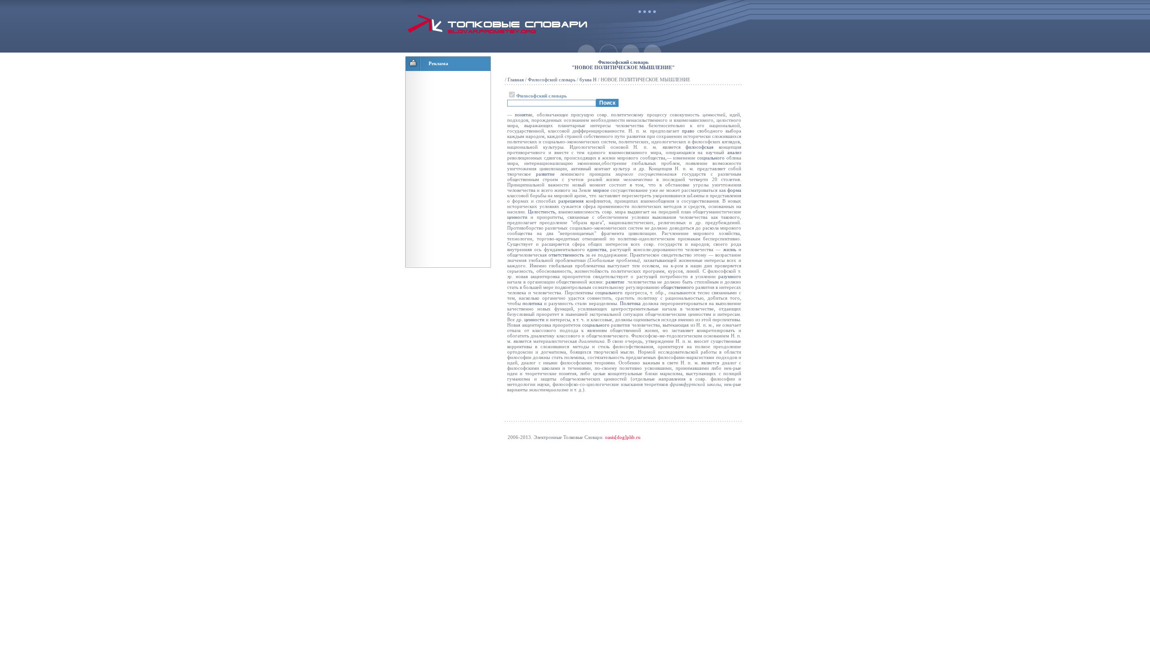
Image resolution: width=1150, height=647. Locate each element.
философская (699, 147)
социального (711, 157)
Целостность (541, 211)
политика (532, 303)
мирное (601, 190)
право (688, 130)
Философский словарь (551, 79)
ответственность (566, 254)
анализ (734, 152)
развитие (545, 174)
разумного (729, 276)
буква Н (588, 79)
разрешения (571, 201)
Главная (516, 79)
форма (734, 190)
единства (596, 249)
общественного (677, 287)
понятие (523, 114)
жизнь (729, 249)
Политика (630, 303)
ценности (517, 217)
